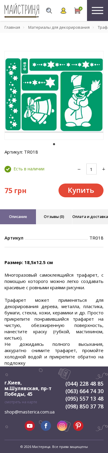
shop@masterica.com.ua (29, 412)
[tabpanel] (54, 95)
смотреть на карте (20, 401)
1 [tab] (54, 144)
